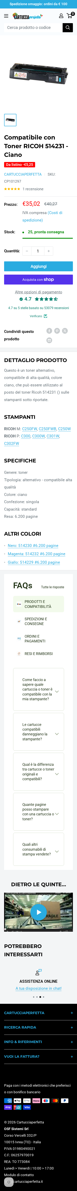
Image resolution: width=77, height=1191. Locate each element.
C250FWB (47, 428)
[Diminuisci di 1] (27, 251)
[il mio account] (61, 15)
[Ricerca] (68, 27)
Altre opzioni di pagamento (38, 292)
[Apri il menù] (6, 16)
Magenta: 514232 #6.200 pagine (36, 553)
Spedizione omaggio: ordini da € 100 (38, 4)
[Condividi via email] (49, 340)
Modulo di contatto (19, 1175)
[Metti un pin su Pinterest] (57, 330)
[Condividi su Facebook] (49, 330)
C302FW (11, 443)
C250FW (29, 428)
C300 (25, 436)
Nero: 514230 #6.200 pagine (33, 545)
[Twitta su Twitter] (65, 330)
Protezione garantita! (50, 988)
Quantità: (12, 251)
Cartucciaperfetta (23, 174)
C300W (38, 436)
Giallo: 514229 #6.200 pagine (34, 562)
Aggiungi (39, 266)
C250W (64, 428)
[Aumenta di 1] (48, 251)
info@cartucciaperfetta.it (23, 1181)
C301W (53, 436)
